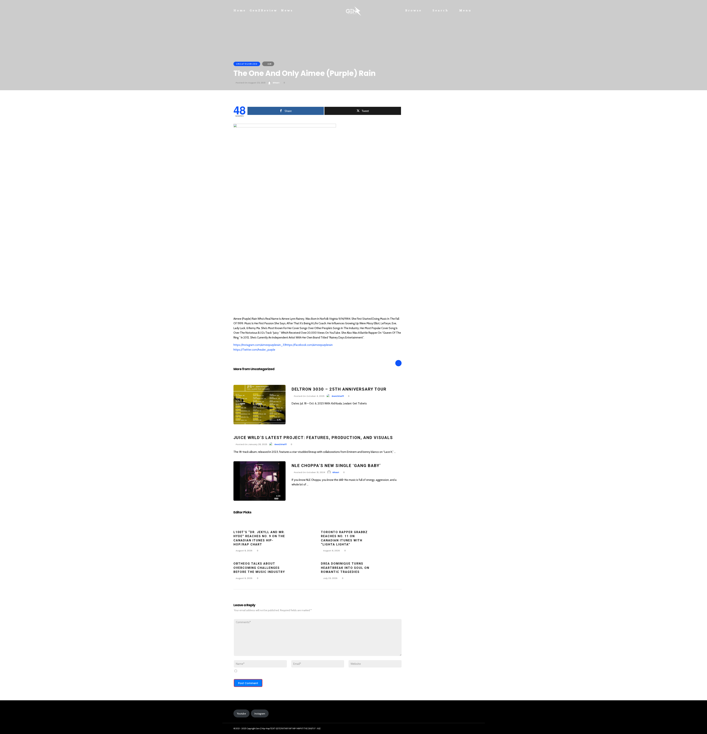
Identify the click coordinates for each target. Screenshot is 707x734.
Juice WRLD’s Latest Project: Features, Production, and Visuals (313, 437)
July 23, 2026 (330, 578)
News (287, 10)
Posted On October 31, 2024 (309, 472)
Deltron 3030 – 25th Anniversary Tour (339, 389)
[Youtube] (469, 729)
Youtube (241, 713)
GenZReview (263, 10)
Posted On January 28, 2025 (251, 444)
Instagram (259, 713)
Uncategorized (246, 64)
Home (239, 10)
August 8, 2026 (243, 550)
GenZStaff (338, 396)
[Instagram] (462, 729)
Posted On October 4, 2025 (308, 396)
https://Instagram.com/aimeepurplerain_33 (259, 345)
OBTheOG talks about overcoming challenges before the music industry (259, 568)
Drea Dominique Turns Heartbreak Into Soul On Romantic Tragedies (345, 568)
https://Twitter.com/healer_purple (254, 349)
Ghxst (276, 82)
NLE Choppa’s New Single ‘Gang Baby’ (336, 465)
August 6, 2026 (243, 578)
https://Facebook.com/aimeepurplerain (309, 345)
